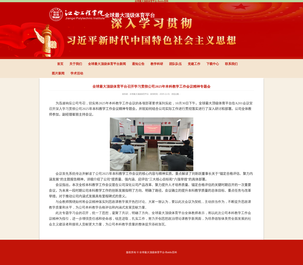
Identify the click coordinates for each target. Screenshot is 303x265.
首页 (60, 64)
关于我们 (75, 64)
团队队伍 (175, 64)
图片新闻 (58, 73)
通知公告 (138, 64)
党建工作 (194, 64)
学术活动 (77, 73)
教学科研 (157, 64)
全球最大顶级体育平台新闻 (107, 64)
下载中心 (212, 64)
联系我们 (231, 64)
